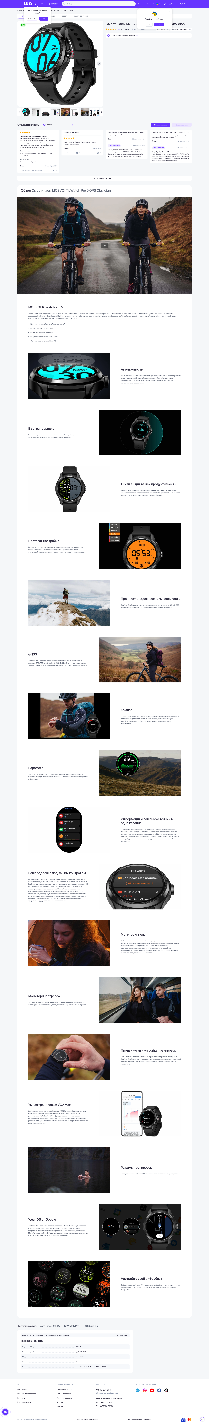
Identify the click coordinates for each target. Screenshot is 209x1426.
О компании (22, 1389)
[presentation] (22, 63)
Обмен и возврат (64, 1394)
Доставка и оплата (64, 1389)
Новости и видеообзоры (27, 1394)
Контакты (21, 1398)
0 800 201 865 (103, 1389)
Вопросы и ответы (24, 1402)
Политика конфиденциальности (139, 1419)
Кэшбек (60, 1406)
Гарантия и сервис (64, 1398)
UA (160, 4)
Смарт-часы (68, 11)
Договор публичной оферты (87, 1419)
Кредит (60, 1402)
